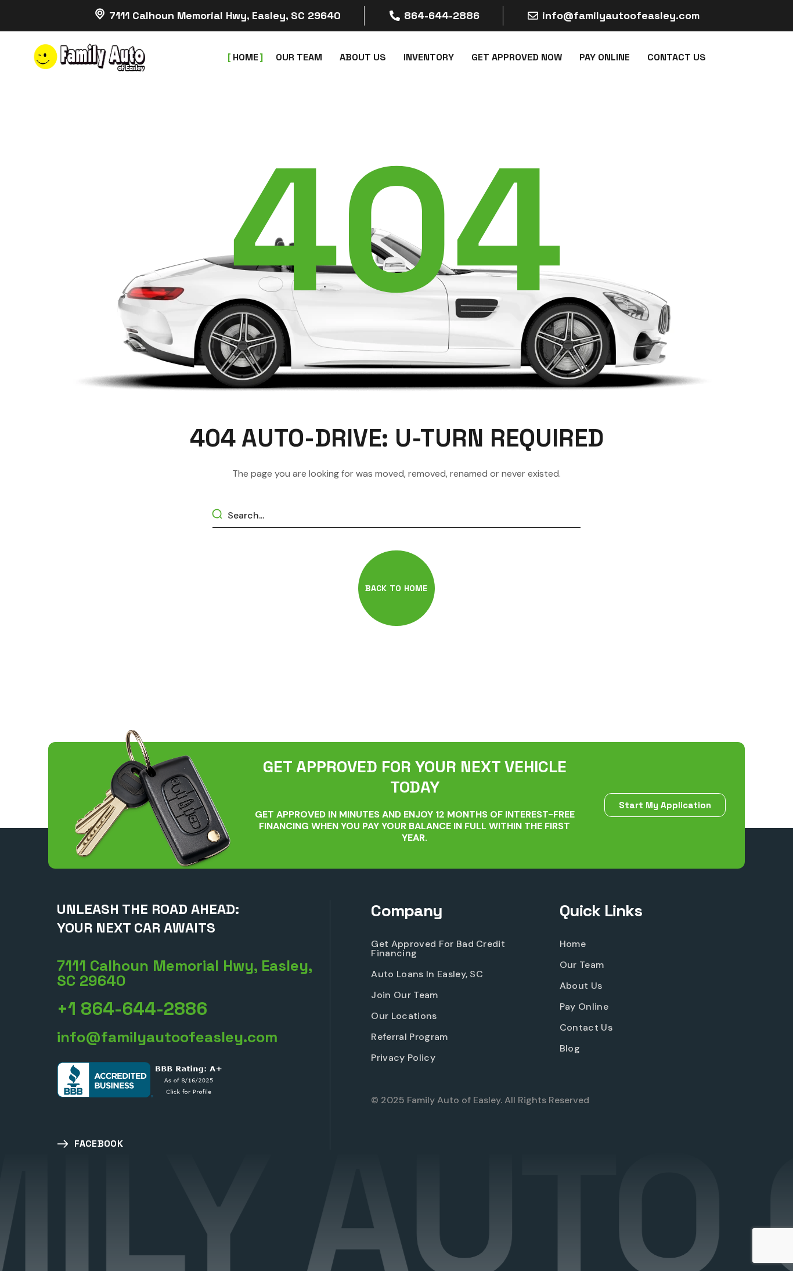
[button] (396, 588)
